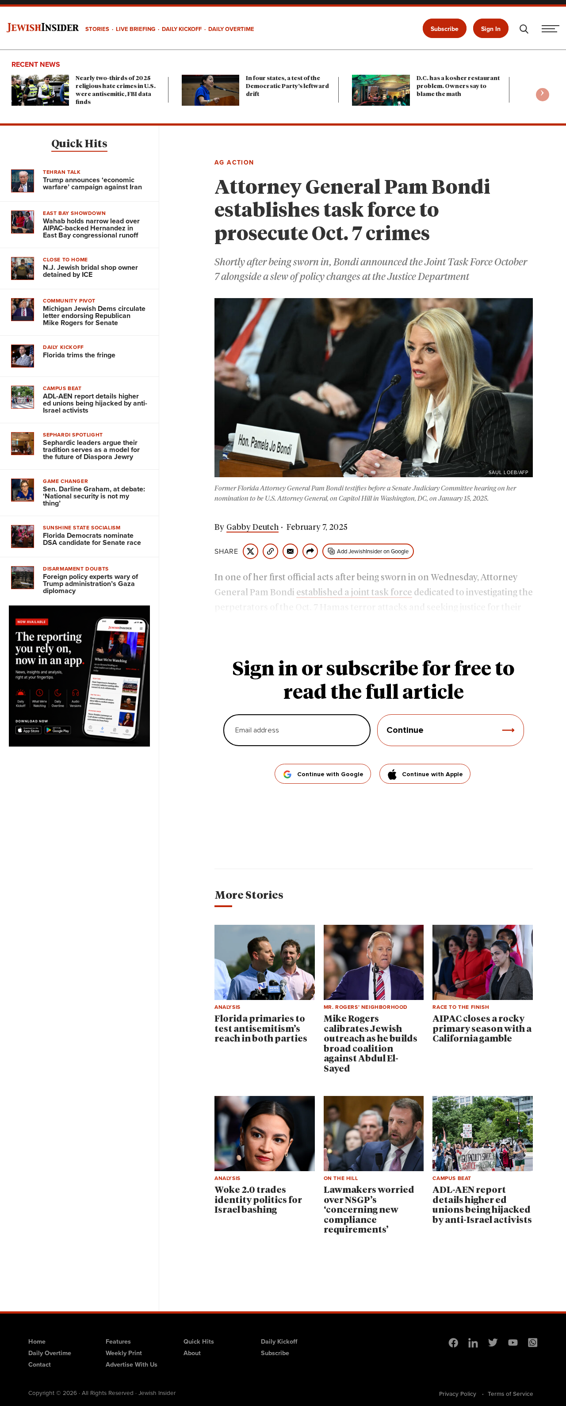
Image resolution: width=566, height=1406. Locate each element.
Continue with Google (330, 774)
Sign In (491, 29)
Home (37, 1341)
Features (118, 1341)
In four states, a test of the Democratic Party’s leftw (287, 86)
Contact (39, 1364)
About (192, 1353)
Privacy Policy (457, 1393)
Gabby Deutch (252, 528)
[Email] (290, 551)
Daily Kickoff (279, 1341)
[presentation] (542, 94)
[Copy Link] (270, 551)
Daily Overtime (49, 1353)
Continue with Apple (432, 774)
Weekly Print (124, 1353)
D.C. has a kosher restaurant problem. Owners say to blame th (458, 86)
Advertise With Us (131, 1364)
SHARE (226, 551)
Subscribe (445, 29)
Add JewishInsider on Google (373, 551)
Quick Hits (79, 144)
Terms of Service (510, 1393)
